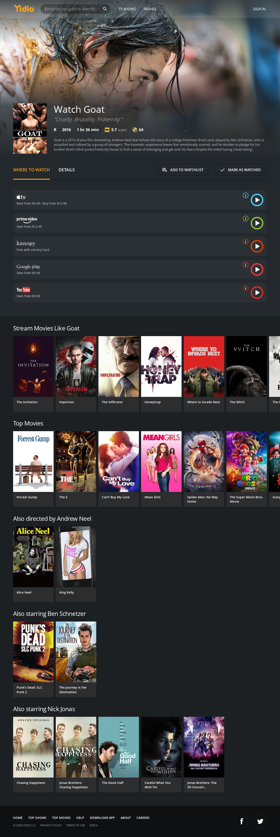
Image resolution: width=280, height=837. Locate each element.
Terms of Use (75, 825)
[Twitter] (260, 821)
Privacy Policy (51, 825)
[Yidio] (24, 9)
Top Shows (37, 818)
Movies (150, 9)
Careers (143, 818)
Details (67, 170)
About (126, 818)
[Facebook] (241, 821)
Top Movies (61, 818)
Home (18, 818)
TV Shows (127, 9)
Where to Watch (31, 170)
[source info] (244, 195)
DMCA (93, 825)
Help (80, 818)
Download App (102, 818)
